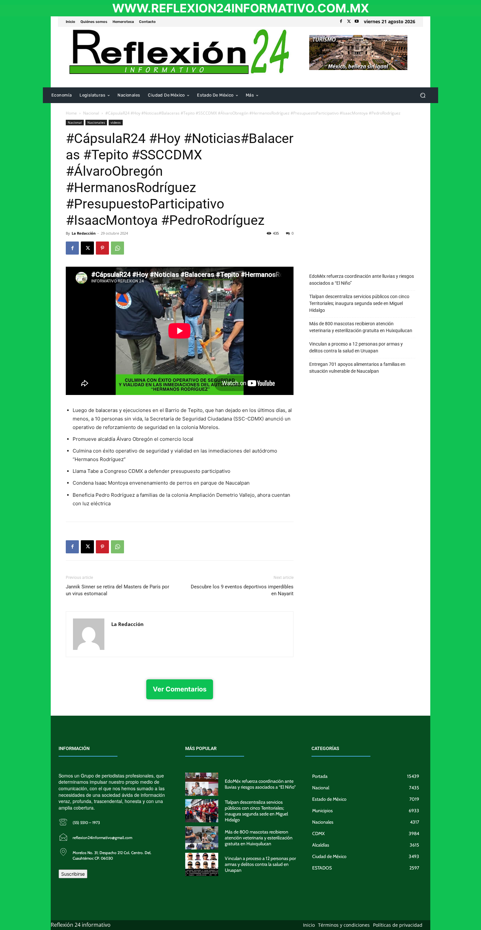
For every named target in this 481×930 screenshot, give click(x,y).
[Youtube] (357, 22)
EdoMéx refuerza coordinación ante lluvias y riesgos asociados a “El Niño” (361, 280)
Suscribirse (73, 874)
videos (116, 122)
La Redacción (84, 233)
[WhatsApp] (117, 248)
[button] (422, 95)
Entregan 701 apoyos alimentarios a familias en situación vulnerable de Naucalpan (357, 368)
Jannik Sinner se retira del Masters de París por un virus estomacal (117, 590)
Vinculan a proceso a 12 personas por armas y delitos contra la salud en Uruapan (356, 347)
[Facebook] (341, 22)
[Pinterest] (102, 248)
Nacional (91, 113)
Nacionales (96, 122)
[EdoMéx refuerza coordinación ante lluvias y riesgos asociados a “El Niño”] (202, 784)
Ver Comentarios (179, 689)
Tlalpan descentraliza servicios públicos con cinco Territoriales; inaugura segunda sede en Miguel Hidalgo (359, 303)
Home (71, 113)
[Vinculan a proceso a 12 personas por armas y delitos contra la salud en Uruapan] (202, 864)
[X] (349, 22)
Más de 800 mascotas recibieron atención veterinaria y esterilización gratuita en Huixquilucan (360, 327)
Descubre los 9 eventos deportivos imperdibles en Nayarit (242, 590)
